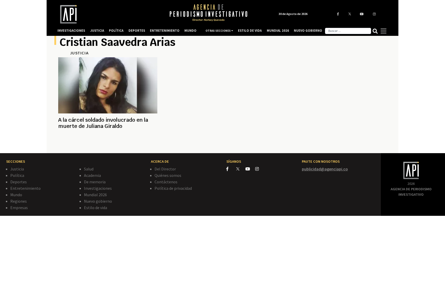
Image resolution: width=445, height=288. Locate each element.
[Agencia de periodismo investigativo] (108, 14)
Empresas (19, 207)
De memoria (95, 181)
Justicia (17, 168)
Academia (92, 175)
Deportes (18, 181)
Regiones (18, 201)
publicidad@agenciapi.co (325, 168)
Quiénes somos (168, 175)
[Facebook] (231, 168)
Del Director (165, 168)
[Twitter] (240, 168)
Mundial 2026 (95, 194)
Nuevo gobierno (98, 201)
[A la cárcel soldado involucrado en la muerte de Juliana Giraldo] (107, 144)
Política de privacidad (173, 188)
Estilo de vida (95, 207)
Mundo (16, 194)
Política (17, 175)
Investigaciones (98, 188)
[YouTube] (250, 168)
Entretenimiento (25, 188)
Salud (88, 168)
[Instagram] (259, 168)
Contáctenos (166, 181)
